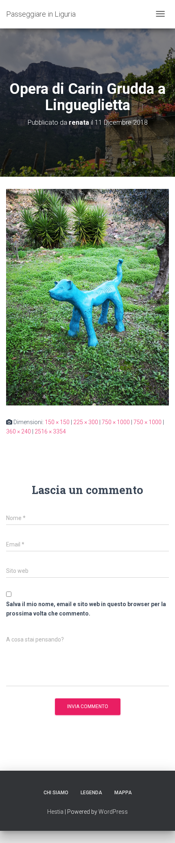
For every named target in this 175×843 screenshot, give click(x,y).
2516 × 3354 (50, 431)
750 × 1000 (116, 422)
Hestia (55, 811)
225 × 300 (85, 422)
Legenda (91, 792)
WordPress (113, 811)
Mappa (123, 792)
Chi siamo (56, 792)
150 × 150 (57, 422)
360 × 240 (18, 431)
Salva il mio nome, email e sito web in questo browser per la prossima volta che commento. (86, 609)
